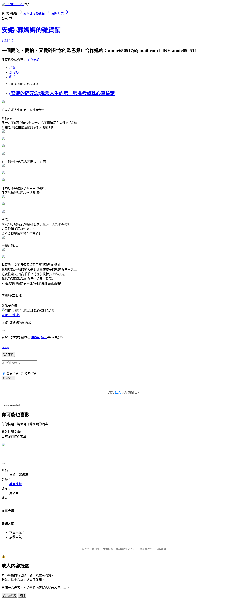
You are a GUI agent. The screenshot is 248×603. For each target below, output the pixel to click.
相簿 (12, 67)
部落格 (14, 72)
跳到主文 (8, 40)
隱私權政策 (146, 549)
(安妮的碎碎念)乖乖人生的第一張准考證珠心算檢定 (62, 93)
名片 (12, 77)
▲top (5, 347)
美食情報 (33, 60)
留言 (44, 337)
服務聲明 (161, 549)
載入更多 (8, 354)
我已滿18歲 (9, 595)
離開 (22, 595)
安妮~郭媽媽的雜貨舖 (31, 30)
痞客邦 (35, 337)
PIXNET (95, 549)
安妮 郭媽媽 (11, 315)
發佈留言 (8, 378)
